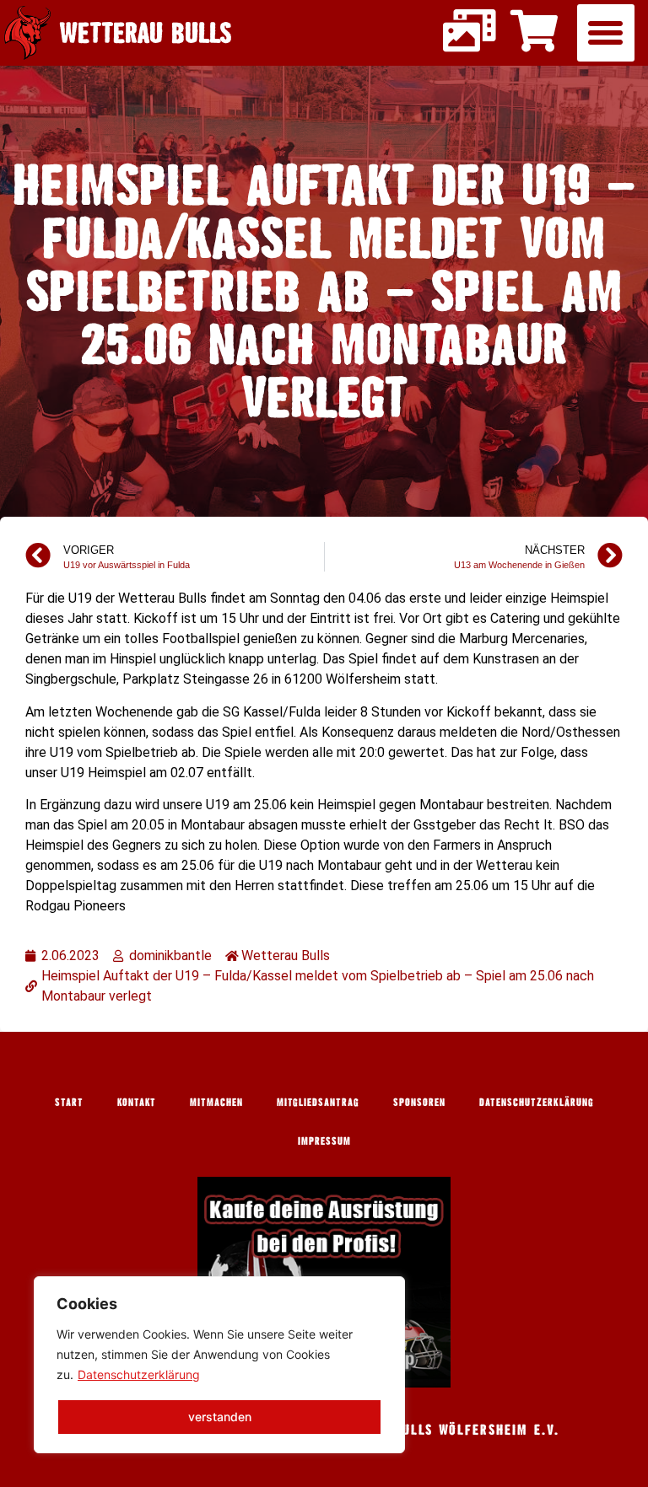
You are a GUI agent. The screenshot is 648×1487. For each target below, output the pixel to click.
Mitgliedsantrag (318, 1102)
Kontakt (136, 1102)
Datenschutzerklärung (139, 1374)
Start (69, 1102)
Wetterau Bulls (145, 32)
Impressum (324, 1140)
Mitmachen (216, 1102)
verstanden (219, 1416)
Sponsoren (419, 1102)
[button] (605, 33)
